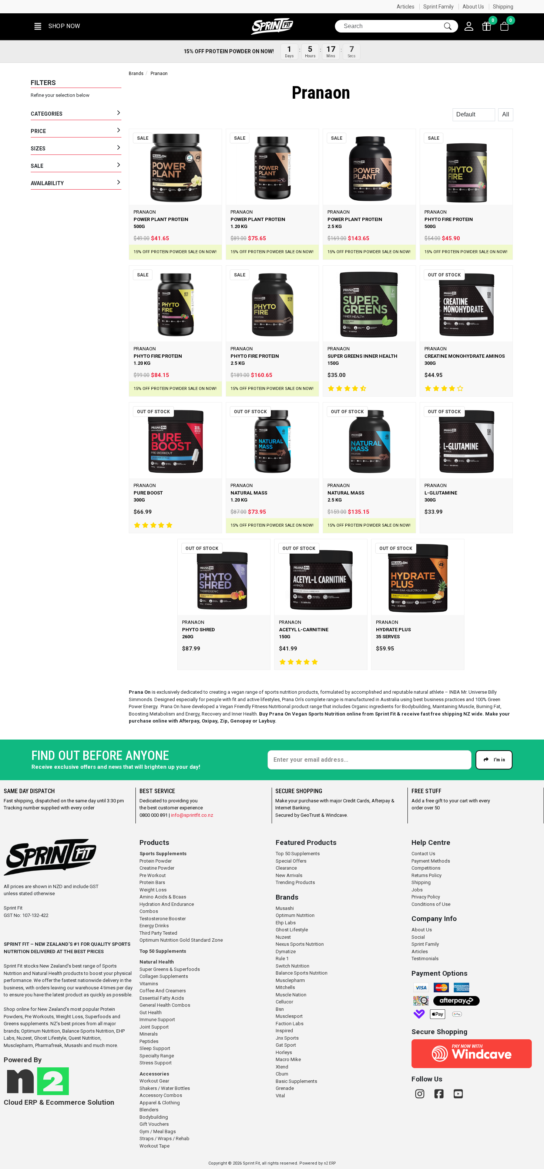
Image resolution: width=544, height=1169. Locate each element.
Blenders (149, 1109)
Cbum (282, 1074)
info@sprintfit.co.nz (192, 815)
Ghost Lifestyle (292, 929)
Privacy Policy (426, 897)
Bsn (280, 1009)
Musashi (285, 908)
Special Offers (291, 861)
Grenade (285, 1088)
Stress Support (156, 1063)
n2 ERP (330, 1163)
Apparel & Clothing (160, 1102)
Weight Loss (153, 890)
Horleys (284, 1052)
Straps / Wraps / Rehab (164, 1138)
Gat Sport (286, 1045)
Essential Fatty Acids (162, 998)
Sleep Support (155, 1048)
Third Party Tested (158, 933)
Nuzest (283, 937)
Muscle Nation (291, 995)
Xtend (282, 1067)
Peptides (149, 1041)
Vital (280, 1095)
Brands (136, 73)
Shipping (503, 7)
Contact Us (423, 853)
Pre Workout (153, 875)
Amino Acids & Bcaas (163, 897)
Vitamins (149, 983)
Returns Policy (426, 875)
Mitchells (285, 987)
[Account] (469, 26)
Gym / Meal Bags (158, 1131)
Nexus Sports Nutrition (300, 944)
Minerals (149, 1034)
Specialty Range (157, 1055)
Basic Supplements (296, 1081)
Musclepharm (290, 980)
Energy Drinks (154, 925)
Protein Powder (156, 861)
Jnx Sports (287, 1038)
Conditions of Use (431, 904)
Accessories (154, 1074)
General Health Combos (165, 1005)
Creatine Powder (157, 868)
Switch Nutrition (292, 966)
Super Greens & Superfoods (170, 969)
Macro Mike (288, 1059)
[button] (56, 26)
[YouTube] (458, 1094)
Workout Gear (154, 1081)
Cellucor (284, 1002)
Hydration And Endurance (167, 904)
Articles (405, 7)
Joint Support (154, 1027)
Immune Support (157, 1019)
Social (418, 937)
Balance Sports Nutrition (302, 973)
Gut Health (151, 1012)
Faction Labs (289, 1023)
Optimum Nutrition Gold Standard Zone (181, 940)
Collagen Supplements (164, 976)
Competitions (426, 868)
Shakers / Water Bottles (165, 1088)
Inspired (284, 1030)
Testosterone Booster (163, 918)
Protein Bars (152, 882)
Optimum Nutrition (295, 915)
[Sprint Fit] (272, 26)
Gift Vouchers (154, 1124)
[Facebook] (440, 1094)
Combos (149, 911)
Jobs (417, 890)
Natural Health (157, 962)
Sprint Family (438, 7)
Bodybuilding (154, 1117)
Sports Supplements (163, 853)
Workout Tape (154, 1146)
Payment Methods (431, 861)
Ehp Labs (286, 922)
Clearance (286, 868)
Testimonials (425, 958)
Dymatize (286, 951)
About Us (473, 7)
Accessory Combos (161, 1095)
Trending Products (295, 882)
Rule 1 (282, 958)
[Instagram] (421, 1094)
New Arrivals (289, 875)
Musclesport (289, 1016)
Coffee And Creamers (163, 990)
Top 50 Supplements (163, 951)
